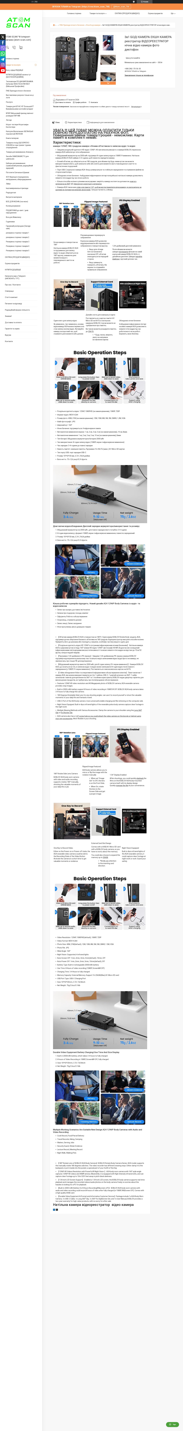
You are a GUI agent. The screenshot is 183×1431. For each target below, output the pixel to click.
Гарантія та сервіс (12, 329)
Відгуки (8, 335)
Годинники (10, 222)
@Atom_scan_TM (121, 6)
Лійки (8, 184)
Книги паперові (12, 138)
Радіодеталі (11, 193)
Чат (174, 1425)
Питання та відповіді (13, 304)
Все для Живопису (13, 217)
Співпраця (9, 291)
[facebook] (54, 1210)
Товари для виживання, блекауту (19, 152)
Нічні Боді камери (93, 25)
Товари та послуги (12, 65)
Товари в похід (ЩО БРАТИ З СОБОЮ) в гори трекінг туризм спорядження (18, 145)
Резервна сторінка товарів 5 (17, 251)
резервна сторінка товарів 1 (17, 233)
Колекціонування (13, 206)
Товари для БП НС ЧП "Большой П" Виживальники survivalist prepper (20, 107)
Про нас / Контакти (13, 285)
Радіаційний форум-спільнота (17, 310)
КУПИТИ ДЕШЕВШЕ (13, 270)
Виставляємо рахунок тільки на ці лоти (20, 96)
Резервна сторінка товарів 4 (17, 246)
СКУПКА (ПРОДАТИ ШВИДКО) (17, 257)
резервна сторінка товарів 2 (17, 237)
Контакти (9, 341)
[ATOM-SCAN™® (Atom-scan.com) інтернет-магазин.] (21, 23)
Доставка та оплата (13, 322)
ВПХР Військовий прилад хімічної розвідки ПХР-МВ (19, 114)
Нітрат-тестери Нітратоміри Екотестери (17, 126)
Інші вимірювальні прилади (17, 188)
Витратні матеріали (14, 197)
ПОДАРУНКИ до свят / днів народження (17, 211)
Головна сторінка (12, 59)
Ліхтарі (9, 120)
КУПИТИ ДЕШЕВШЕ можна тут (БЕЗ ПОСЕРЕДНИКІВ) (18, 76)
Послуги (9, 102)
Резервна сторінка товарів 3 (17, 242)
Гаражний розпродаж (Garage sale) (18, 227)
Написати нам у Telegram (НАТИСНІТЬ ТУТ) (15, 277)
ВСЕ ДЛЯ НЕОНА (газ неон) (17, 202)
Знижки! (8, 316)
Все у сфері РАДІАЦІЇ (14, 70)
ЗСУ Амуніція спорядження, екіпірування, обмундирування (18, 178)
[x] (57, 1210)
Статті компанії (11, 297)
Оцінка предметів (12, 263)
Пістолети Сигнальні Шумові (17, 172)
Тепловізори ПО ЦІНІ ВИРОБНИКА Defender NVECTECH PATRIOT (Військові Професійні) (19, 83)
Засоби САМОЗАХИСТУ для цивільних (17, 157)
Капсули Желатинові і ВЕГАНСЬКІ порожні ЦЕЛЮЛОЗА (19, 132)
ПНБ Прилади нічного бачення (18, 91)
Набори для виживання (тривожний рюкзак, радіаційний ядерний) (19, 165)
